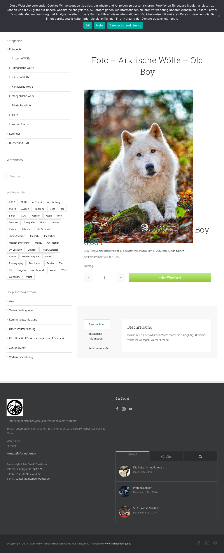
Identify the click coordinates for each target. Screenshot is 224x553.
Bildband (39, 208)
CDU (23, 215)
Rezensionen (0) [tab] (98, 348)
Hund (43, 222)
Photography (16, 263)
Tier (61, 263)
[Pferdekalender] (124, 491)
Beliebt (132, 454)
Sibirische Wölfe (21, 105)
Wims (53, 270)
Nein (99, 25)
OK (88, 25)
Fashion (36, 215)
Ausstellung (53, 202)
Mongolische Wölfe (23, 96)
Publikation (35, 263)
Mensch (34, 235)
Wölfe (29, 276)
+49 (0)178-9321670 (28, 474)
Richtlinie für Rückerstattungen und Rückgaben (37, 338)
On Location (15, 249)
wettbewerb (37, 270)
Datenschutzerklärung (22, 329)
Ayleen (25, 208)
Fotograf (13, 222)
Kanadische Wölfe (22, 86)
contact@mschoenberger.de (33, 478)
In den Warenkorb (170, 277)
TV (10, 270)
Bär (62, 208)
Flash (49, 215)
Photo (48, 256)
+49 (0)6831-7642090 (30, 469)
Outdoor (32, 249)
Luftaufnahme (17, 235)
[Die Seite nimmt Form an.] (124, 471)
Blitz (52, 208)
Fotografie (15, 49)
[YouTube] (130, 409)
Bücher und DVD (19, 143)
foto (59, 215)
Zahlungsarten (17, 348)
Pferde (12, 256)
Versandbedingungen (21, 310)
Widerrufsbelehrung (21, 357)
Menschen (50, 235)
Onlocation (53, 242)
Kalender (14, 133)
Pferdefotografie (30, 256)
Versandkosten (176, 250)
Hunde (55, 222)
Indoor (12, 229)
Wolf (64, 270)
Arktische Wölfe (21, 58)
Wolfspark (14, 276)
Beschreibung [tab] (97, 324)
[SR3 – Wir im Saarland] (124, 512)
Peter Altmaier (50, 249)
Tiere (15, 115)
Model (38, 242)
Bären (12, 215)
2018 (24, 202)
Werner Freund (21, 124)
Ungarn (22, 270)
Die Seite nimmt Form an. (148, 467)
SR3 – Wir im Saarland (146, 508)
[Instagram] (124, 409)
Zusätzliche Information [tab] (96, 336)
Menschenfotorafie (19, 242)
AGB (11, 301)
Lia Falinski (43, 229)
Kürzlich (167, 456)
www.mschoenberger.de (118, 543)
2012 (12, 202)
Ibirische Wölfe (21, 77)
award (12, 208)
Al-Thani (37, 202)
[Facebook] (117, 409)
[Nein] (218, 16)
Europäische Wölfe (23, 68)
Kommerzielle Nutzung (23, 319)
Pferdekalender (142, 488)
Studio (50, 263)
